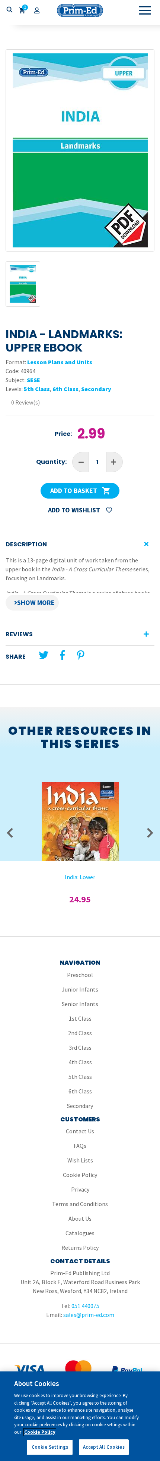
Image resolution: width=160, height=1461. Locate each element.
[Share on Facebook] (62, 655)
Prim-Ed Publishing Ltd (80, 10)
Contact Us (80, 1131)
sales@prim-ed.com (88, 1314)
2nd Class (80, 1033)
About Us (80, 1218)
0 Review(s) (25, 402)
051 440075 (85, 1305)
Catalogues (80, 1233)
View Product (80, 798)
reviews (19, 634)
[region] (80, 1416)
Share (16, 656)
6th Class (65, 389)
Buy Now (80, 818)
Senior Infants (80, 1004)
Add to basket (74, 490)
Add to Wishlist (75, 510)
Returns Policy (80, 1247)
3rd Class (80, 1047)
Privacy (80, 1189)
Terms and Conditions (80, 1204)
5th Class (37, 389)
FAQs (80, 1145)
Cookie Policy (80, 1175)
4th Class (80, 1062)
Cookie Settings (50, 1447)
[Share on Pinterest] (80, 655)
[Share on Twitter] (43, 655)
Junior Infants (80, 989)
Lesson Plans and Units (59, 362)
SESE (33, 380)
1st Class (80, 1018)
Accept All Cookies (103, 1447)
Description (26, 544)
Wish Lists (80, 1160)
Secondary (96, 389)
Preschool (80, 974)
